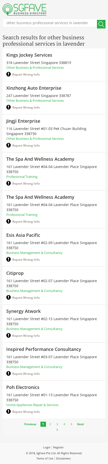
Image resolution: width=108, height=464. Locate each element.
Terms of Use (44, 458)
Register (58, 447)
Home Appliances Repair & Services (32, 405)
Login (46, 447)
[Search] (101, 24)
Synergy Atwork (23, 311)
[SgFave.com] (24, 10)
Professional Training (21, 176)
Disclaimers (63, 458)
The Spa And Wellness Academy (40, 159)
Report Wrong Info (26, 74)
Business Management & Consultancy (34, 252)
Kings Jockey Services (29, 55)
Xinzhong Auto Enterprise (33, 88)
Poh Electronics (22, 387)
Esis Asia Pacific (23, 235)
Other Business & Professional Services (35, 67)
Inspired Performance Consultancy (43, 349)
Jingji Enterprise (23, 121)
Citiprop (15, 273)
